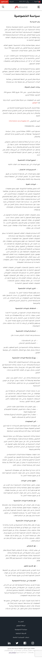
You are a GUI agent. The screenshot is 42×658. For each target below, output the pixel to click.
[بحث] (3, 7)
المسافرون (4, 2)
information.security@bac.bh (19, 121)
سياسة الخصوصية (21, 629)
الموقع (35, 103)
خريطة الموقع (21, 625)
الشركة (11, 2)
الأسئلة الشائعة (21, 633)
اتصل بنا (21, 621)
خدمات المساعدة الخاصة (21, 637)
